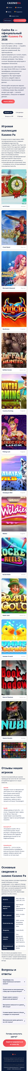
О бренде (20, 116)
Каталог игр (8, 112)
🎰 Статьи (9, 7)
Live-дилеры (19, 112)
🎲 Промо (8, 12)
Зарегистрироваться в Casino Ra (14, 1043)
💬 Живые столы (14, 16)
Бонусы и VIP (9, 116)
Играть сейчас (8, 101)
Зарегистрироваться (19, 20)
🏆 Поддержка (18, 12)
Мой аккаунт (7, 20)
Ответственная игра (16, 1069)
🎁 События (18, 7)
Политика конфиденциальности (11, 1067)
